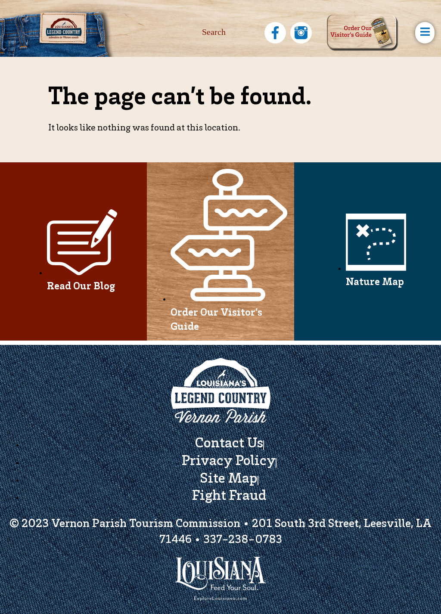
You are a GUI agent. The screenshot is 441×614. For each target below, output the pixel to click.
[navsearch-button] (227, 32)
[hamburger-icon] (425, 32)
